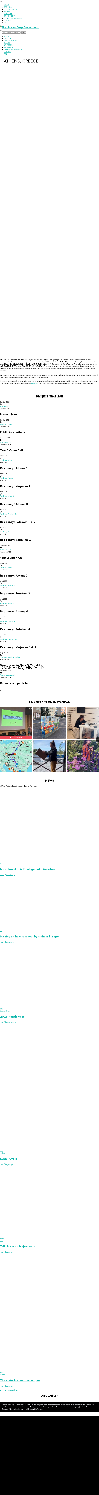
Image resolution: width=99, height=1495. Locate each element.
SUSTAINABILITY (9, 16)
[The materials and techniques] (49, 1370)
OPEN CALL (8, 7)
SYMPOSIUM (8, 14)
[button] (49, 688)
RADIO (6, 5)
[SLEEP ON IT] (49, 1149)
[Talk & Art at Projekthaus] (49, 1236)
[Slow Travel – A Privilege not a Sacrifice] (49, 861)
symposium (34, 383)
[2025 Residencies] (49, 1006)
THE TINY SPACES (10, 9)
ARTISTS (7, 11)
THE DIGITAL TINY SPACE (13, 18)
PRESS (6, 23)
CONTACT (7, 20)
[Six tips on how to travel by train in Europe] (38, 928)
